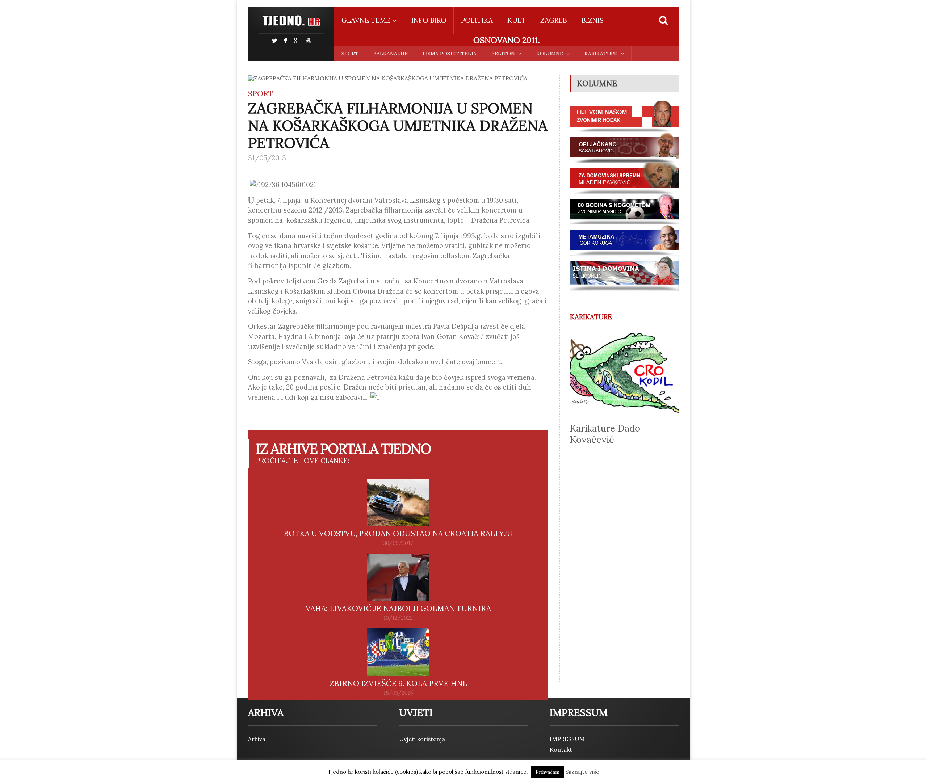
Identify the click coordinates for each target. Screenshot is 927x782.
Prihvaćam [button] (547, 772)
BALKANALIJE (390, 53)
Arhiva (256, 739)
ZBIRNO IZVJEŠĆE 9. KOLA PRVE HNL (398, 683)
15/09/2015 (398, 693)
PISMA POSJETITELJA (450, 53)
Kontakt (561, 749)
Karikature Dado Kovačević (605, 433)
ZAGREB (553, 20)
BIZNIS (593, 20)
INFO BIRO (428, 20)
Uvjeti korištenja (422, 739)
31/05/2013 (267, 158)
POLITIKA (477, 20)
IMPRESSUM (567, 739)
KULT (516, 20)
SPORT (349, 53)
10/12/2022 (398, 618)
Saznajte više (582, 771)
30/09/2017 (398, 543)
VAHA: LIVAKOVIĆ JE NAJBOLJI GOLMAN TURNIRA (398, 608)
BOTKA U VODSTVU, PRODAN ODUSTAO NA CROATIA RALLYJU (398, 533)
